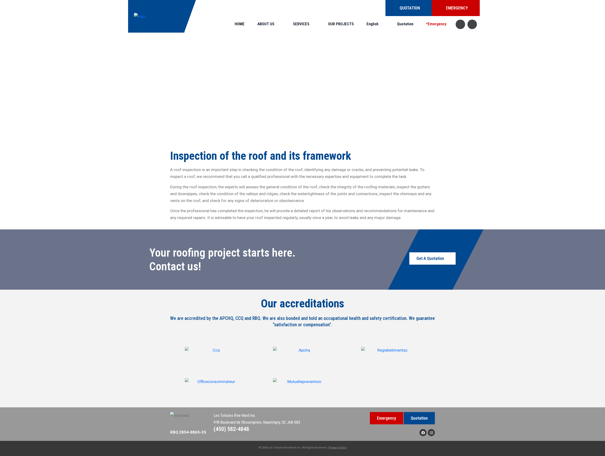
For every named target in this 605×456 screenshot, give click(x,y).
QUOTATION (410, 7)
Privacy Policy (338, 447)
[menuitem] (375, 24)
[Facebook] (423, 432)
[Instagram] (431, 432)
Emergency (386, 418)
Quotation (405, 24)
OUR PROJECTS (341, 24)
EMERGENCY (457, 7)
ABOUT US (265, 24)
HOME (240, 24)
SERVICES (301, 24)
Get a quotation (430, 258)
